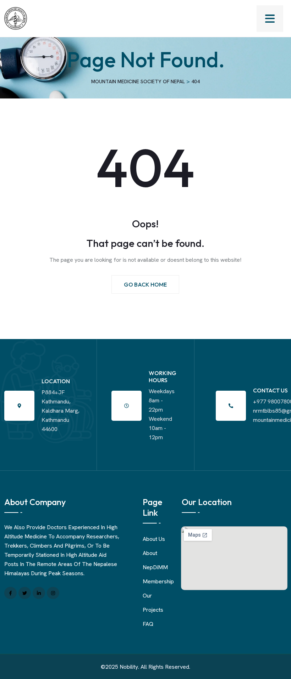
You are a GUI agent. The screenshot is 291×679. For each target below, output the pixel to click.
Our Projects (153, 602)
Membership (158, 581)
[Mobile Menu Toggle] (270, 18)
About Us (154, 539)
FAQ (148, 624)
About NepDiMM (155, 560)
